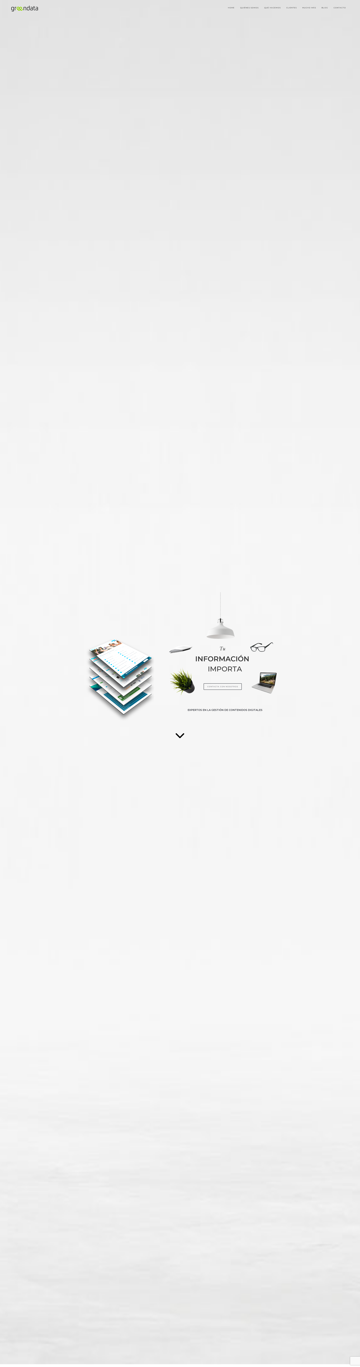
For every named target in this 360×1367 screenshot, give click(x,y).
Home (231, 8)
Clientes (291, 8)
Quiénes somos (249, 8)
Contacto (340, 8)
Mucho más (309, 8)
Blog (325, 8)
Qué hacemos (272, 8)
